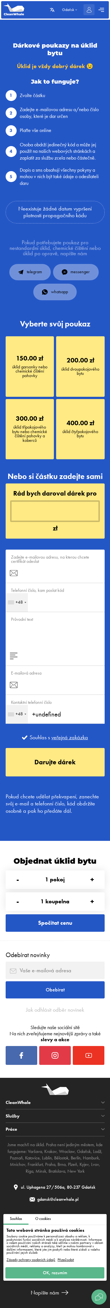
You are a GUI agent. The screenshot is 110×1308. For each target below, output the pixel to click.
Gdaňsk (84, 1151)
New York (76, 1171)
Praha (50, 1164)
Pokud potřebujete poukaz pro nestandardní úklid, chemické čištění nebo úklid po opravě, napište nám (55, 248)
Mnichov (17, 1164)
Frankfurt (35, 1164)
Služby (12, 1116)
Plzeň (72, 1164)
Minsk (41, 1171)
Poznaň (16, 1158)
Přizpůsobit (66, 1260)
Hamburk (91, 1158)
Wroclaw (67, 1151)
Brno (62, 1164)
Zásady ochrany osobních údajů (30, 1260)
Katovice (32, 1158)
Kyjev (84, 1164)
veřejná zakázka (69, 737)
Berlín (76, 1158)
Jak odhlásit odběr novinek (55, 1010)
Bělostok (61, 1158)
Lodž (97, 1151)
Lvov (95, 1164)
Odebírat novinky (28, 955)
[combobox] (17, 602)
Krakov (50, 1151)
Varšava (35, 1151)
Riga (29, 1171)
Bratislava (57, 1171)
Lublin (47, 1158)
